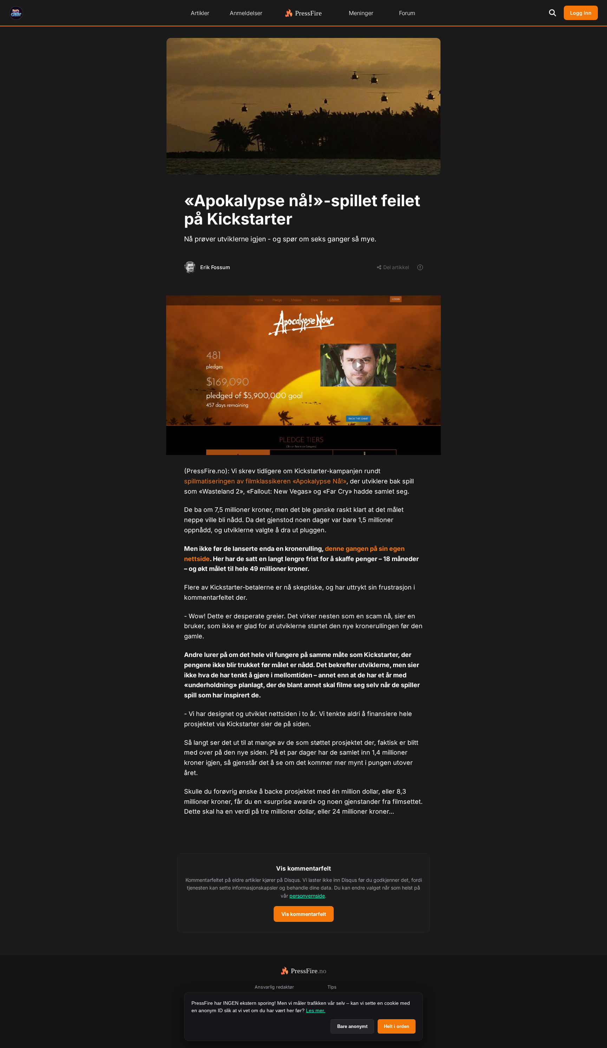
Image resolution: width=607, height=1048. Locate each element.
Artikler (200, 13)
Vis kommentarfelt (303, 914)
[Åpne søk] (552, 13)
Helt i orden (396, 1026)
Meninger (361, 13)
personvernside (307, 896)
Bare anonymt (352, 1026)
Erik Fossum (215, 267)
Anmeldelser (246, 13)
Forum (407, 13)
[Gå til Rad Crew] (16, 13)
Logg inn (581, 13)
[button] (303, 893)
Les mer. (315, 1010)
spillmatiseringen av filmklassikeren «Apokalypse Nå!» (265, 481)
